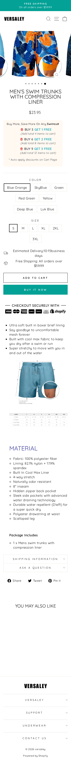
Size (35, 220)
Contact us (34, 738)
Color (35, 179)
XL (43, 228)
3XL (35, 239)
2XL (56, 228)
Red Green (27, 198)
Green (59, 187)
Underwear (35, 725)
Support (34, 712)
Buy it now (35, 289)
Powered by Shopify (35, 755)
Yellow (47, 198)
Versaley (34, 700)
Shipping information (35, 559)
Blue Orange (17, 187)
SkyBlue (41, 187)
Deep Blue (25, 209)
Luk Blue (47, 209)
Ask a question (36, 567)
